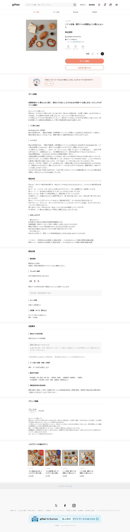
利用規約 (48, 510)
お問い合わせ (31, 510)
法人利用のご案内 (89, 510)
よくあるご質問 (22, 510)
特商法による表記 (71, 510)
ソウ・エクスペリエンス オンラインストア (108, 510)
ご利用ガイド (40, 510)
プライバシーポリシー (59, 510)
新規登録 (92, 5)
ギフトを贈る (84, 61)
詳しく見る (49, 83)
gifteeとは (13, 510)
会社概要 (80, 510)
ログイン (83, 5)
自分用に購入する (84, 68)
